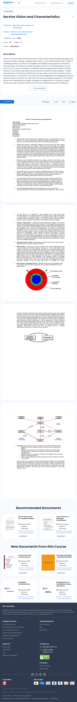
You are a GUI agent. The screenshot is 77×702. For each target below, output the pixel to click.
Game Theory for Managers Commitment (62, 518)
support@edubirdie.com (45, 614)
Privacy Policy (7, 696)
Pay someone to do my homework (13, 627)
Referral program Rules (22, 698)
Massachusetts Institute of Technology (23, 26)
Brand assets (44, 669)
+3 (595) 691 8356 (47, 650)
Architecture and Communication (24, 556)
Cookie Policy (54, 698)
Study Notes (43, 630)
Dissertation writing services (11, 635)
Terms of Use (16, 696)
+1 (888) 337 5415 (47, 652)
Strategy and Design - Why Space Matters (64, 556)
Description (9, 54)
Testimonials (6, 650)
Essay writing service (9, 624)
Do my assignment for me (10, 630)
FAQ (4, 652)
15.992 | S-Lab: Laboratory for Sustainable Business (21, 33)
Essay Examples (45, 624)
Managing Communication (24, 583)
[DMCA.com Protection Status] (57, 657)
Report (47, 102)
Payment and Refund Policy (39, 698)
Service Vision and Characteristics (31, 16)
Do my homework (8, 638)
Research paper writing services (12, 633)
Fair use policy (26, 696)
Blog (41, 627)
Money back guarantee (10, 655)
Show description (40, 88)
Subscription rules (8, 698)
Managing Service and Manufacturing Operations (63, 584)
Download (8, 102)
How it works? (7, 647)
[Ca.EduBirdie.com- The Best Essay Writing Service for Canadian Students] (5, 684)
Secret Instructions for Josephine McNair (26, 517)
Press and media (45, 666)
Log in (71, 3)
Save (73, 102)
